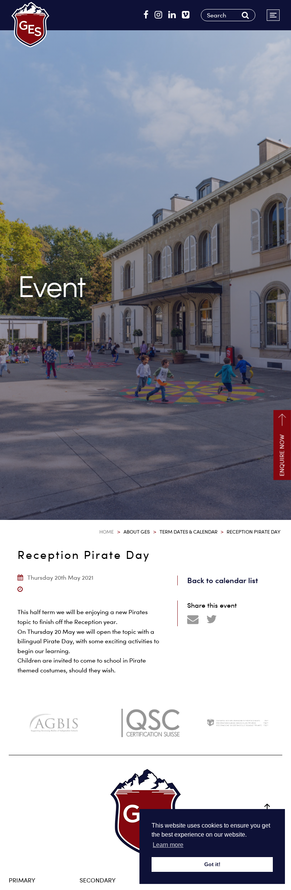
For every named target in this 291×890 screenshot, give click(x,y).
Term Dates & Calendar (188, 532)
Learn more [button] (168, 845)
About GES (137, 532)
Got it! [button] (212, 864)
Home (106, 532)
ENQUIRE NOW (282, 455)
